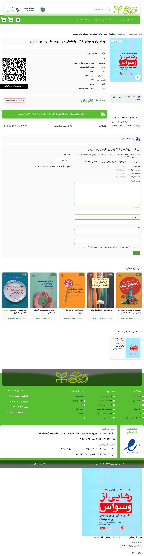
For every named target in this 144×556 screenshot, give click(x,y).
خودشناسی (108, 418)
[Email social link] (12, 126)
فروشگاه (80, 405)
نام (138, 227)
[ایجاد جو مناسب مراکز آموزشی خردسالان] (43, 290)
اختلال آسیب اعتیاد (105, 401)
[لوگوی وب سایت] (125, 9)
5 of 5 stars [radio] (117, 166)
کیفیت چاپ (136, 173)
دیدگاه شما (135, 181)
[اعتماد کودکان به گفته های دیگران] (72, 290)
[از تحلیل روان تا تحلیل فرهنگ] (100, 290)
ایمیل (137, 237)
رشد (125, 125)
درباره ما (80, 413)
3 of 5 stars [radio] (120, 166)
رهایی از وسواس (117, 125)
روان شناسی (121, 34)
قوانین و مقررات (77, 401)
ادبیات (139, 405)
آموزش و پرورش (106, 396)
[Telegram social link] (4, 126)
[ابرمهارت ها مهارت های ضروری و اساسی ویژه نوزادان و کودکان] (129, 290)
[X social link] (15, 126)
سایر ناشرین (132, 34)
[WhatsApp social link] (7, 126)
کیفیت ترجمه (135, 177)
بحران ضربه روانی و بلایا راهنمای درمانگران (18, 311)
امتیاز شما (135, 166)
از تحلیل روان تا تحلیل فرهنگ (101, 310)
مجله (81, 418)
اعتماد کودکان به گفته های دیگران (74, 311)
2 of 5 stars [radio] (122, 166)
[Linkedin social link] (10, 126)
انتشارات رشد (78, 396)
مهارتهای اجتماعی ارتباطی (103, 413)
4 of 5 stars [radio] (118, 166)
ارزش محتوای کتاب (133, 170)
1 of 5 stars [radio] (124, 166)
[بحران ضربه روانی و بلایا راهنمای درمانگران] (15, 290)
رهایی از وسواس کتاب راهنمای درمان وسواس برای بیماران (118, 342)
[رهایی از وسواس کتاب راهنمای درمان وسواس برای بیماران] (133, 348)
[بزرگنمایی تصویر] (138, 77)
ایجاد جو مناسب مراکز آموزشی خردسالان (44, 311)
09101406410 (29, 10)
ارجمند (129, 125)
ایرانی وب (32, 464)
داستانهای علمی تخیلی (104, 409)
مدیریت (138, 413)
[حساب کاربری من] (18, 20)
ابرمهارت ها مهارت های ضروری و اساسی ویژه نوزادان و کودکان (129, 311)
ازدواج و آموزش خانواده (104, 405)
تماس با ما (79, 409)
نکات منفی (136, 217)
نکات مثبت (136, 207)
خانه (140, 34)
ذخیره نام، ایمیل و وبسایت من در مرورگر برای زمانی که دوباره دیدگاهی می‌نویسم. (108, 247)
